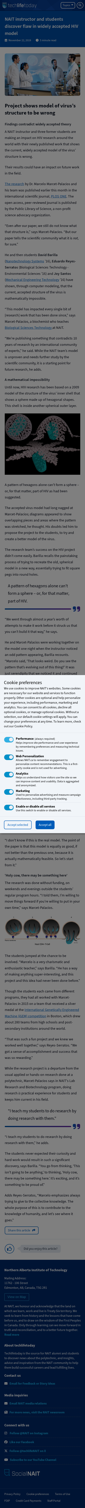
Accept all (45, 825)
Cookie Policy (23, 726)
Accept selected (18, 825)
